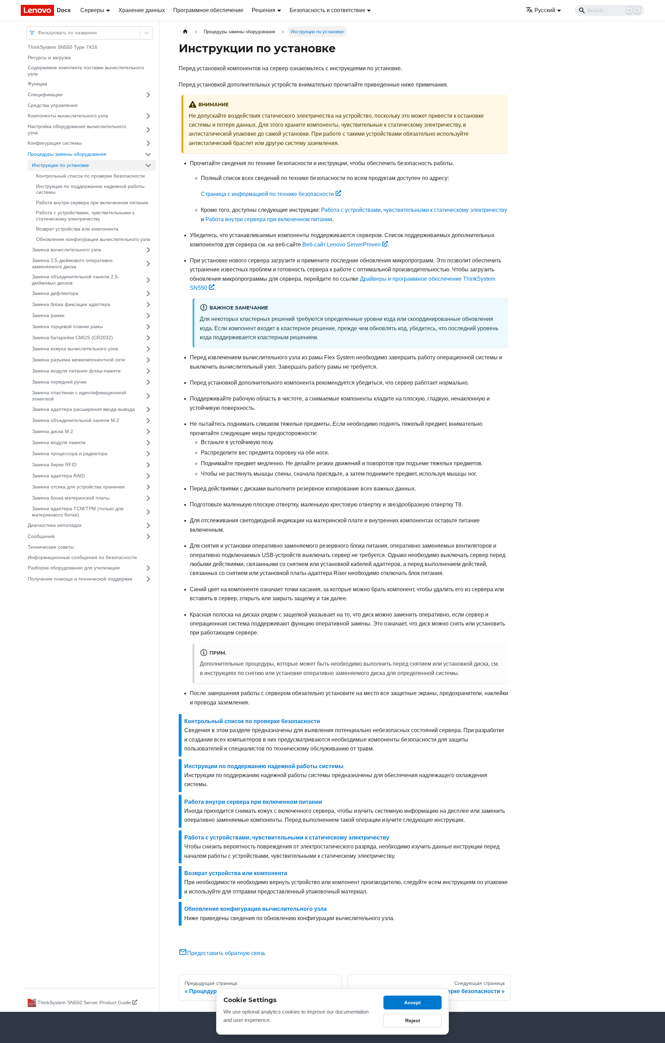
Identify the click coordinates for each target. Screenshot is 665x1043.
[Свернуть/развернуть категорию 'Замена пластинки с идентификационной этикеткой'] (148, 396)
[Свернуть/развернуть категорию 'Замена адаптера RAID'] (148, 476)
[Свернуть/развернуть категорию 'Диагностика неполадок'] (148, 525)
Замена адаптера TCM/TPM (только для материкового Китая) (78, 512)
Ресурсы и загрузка (49, 57)
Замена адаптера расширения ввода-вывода (83, 409)
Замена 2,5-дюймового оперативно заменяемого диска (72, 263)
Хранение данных (141, 10)
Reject (412, 1020)
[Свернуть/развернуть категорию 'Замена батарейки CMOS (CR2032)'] (148, 337)
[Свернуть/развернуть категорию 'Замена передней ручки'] (148, 382)
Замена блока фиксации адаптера (71, 304)
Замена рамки (48, 315)
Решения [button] (263, 10)
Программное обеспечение (208, 10)
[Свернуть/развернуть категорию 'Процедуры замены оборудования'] (148, 154)
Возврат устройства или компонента (77, 229)
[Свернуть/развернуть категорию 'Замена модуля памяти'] (148, 442)
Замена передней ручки (59, 382)
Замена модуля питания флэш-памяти (76, 371)
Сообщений (41, 536)
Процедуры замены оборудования (67, 154)
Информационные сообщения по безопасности (82, 557)
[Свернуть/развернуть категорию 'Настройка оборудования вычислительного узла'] (148, 130)
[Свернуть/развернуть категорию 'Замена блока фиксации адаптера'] (148, 304)
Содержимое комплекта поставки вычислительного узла (86, 71)
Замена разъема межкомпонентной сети (78, 359)
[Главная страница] (185, 31)
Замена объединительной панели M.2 (75, 420)
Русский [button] (544, 10)
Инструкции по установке (60, 165)
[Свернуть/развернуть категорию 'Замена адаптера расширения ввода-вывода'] (148, 409)
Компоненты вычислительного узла (68, 115)
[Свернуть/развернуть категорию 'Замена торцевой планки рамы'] (148, 326)
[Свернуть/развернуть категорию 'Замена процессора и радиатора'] (148, 453)
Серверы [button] (92, 10)
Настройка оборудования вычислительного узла (77, 129)
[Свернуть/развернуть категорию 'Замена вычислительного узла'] (148, 249)
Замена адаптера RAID (58, 475)
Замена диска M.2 (52, 431)
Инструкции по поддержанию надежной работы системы (90, 189)
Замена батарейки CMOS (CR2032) (72, 337)
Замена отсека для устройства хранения (78, 486)
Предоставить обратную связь (226, 953)
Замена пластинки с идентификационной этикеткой (79, 396)
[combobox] (38, 33)
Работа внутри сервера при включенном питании (92, 202)
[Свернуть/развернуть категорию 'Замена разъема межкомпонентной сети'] (148, 360)
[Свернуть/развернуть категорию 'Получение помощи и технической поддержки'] (148, 579)
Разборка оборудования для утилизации (74, 567)
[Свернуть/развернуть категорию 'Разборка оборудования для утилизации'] (148, 568)
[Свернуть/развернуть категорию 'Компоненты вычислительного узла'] (148, 116)
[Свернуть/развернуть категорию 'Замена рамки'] (148, 315)
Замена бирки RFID (54, 464)
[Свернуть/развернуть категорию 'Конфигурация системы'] (148, 143)
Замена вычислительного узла (66, 249)
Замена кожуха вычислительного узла (75, 348)
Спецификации (45, 94)
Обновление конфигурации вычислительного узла (93, 239)
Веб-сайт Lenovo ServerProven (341, 245)
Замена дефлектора (55, 293)
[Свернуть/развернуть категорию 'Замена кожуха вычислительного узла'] (148, 348)
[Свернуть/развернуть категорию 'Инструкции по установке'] (148, 165)
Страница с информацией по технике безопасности (267, 194)
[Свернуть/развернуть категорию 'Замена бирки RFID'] (148, 464)
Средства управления (53, 105)
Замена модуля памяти (59, 442)
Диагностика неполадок (54, 525)
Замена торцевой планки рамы (67, 326)
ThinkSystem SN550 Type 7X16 (62, 47)
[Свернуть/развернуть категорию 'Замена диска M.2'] (148, 431)
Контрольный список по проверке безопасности (90, 176)
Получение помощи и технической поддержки (80, 579)
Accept (412, 1002)
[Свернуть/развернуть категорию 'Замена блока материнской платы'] (148, 498)
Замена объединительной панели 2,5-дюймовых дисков (75, 280)
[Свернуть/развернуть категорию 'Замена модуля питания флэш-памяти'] (148, 371)
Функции (37, 84)
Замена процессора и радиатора (69, 453)
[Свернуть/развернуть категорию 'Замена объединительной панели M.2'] (148, 420)
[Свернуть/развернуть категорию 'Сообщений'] (148, 536)
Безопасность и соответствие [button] (327, 10)
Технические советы (51, 547)
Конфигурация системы (55, 143)
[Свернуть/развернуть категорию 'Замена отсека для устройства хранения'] (148, 487)
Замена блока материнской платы (70, 498)
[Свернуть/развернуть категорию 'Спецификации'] (148, 94)
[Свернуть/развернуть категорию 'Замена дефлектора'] (148, 293)
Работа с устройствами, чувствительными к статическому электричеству (85, 216)
